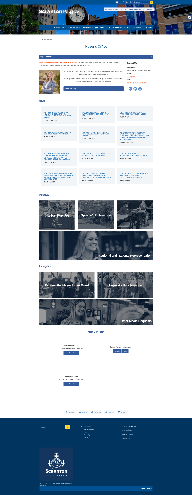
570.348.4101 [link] (131, 76)
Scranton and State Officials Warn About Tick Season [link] (96, 154)
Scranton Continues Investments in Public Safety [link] (133, 154)
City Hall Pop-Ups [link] (57, 215)
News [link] (150, 27)
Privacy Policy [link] (146, 488)
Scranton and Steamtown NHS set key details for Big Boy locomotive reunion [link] (134, 175)
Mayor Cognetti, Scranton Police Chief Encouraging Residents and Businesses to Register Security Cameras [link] (57, 156)
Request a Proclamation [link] (125, 285)
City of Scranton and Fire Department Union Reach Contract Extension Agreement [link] (97, 175)
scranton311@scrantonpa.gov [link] (136, 82)
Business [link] (100, 27)
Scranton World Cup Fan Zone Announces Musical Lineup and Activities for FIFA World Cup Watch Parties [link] (58, 176)
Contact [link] (150, 9)
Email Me (67, 353)
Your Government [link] (71, 27)
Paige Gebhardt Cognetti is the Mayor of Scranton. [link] (58, 62)
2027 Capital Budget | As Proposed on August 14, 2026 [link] (133, 113)
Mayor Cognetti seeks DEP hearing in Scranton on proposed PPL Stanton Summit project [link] (58, 114)
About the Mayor (71, 88)
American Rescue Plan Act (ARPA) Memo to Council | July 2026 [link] (95, 114)
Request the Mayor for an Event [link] (67, 285)
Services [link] (87, 27)
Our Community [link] (117, 27)
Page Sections (46, 57)
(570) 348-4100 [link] (126, 438)
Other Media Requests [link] (136, 321)
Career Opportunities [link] (136, 9)
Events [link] (123, 9)
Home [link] (58, 27)
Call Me (75, 353)
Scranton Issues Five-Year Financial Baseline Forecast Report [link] (95, 134)
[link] (189, 17)
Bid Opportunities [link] (111, 9)
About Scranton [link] (135, 27)
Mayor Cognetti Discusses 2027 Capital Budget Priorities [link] (58, 133)
